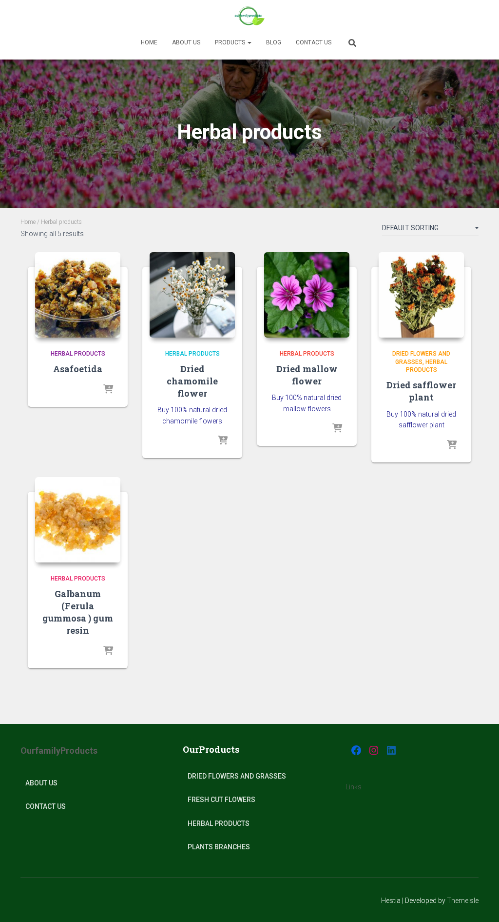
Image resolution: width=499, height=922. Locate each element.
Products (231, 42)
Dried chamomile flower (192, 381)
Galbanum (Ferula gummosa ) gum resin (77, 612)
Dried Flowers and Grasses (237, 776)
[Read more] (108, 390)
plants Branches (219, 847)
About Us (41, 783)
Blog (273, 42)
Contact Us (313, 42)
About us (186, 42)
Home (149, 42)
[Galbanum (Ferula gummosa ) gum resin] (77, 519)
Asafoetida (77, 369)
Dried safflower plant (421, 391)
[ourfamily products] (249, 17)
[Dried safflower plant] (421, 295)
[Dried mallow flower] (306, 295)
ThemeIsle (463, 900)
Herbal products (78, 353)
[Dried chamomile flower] (192, 295)
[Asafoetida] (77, 295)
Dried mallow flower (307, 375)
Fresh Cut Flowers (221, 799)
